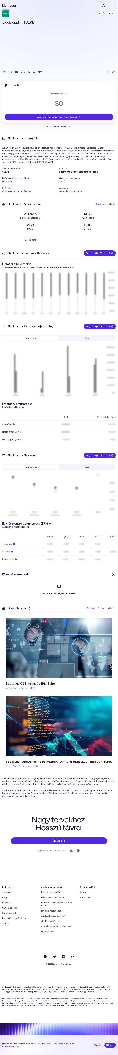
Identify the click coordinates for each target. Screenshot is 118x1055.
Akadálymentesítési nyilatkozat (56, 926)
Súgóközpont (9, 913)
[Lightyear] (9, 5)
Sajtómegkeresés (11, 908)
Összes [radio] (90, 608)
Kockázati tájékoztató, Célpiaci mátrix (56, 904)
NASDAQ (7, 181)
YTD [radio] (23, 72)
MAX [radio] (40, 72)
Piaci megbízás (57, 93)
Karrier (83, 892)
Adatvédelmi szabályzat (53, 916)
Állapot (5, 923)
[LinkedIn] (63, 956)
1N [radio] (4, 72)
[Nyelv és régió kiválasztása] (103, 6)
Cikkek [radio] (100, 608)
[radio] (108, 72)
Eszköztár (7, 902)
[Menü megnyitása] (113, 5)
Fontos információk (50, 892)
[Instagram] (73, 956)
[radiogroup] (22, 72)
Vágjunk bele (59, 841)
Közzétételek (47, 931)
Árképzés (6, 892)
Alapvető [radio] (100, 204)
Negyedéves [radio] (31, 338)
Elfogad (110, 1045)
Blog (4, 897)
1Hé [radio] (10, 72)
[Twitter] (54, 956)
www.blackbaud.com (70, 191)
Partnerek (85, 897)
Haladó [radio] (111, 204)
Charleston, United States (16, 191)
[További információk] (113, 574)
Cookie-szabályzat (50, 921)
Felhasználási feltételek (52, 897)
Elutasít (98, 1045)
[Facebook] (45, 956)
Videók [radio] (111, 608)
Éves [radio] (87, 338)
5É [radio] (34, 72)
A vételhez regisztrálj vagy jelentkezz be (57, 117)
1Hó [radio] (16, 72)
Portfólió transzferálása (14, 918)
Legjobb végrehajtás (51, 910)
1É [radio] (29, 72)
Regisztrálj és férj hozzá (98, 253)
